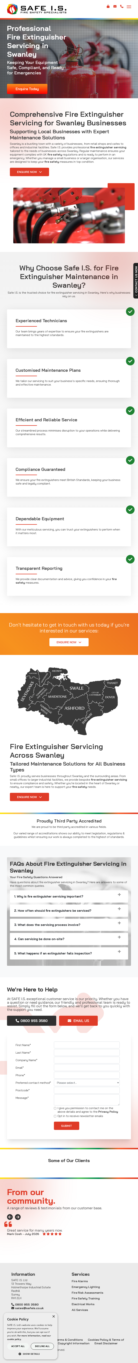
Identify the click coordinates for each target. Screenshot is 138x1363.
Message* (22, 1098)
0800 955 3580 (34, 1021)
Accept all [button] (18, 1346)
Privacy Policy (108, 1111)
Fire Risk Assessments (87, 1292)
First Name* (23, 1045)
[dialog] (31, 1336)
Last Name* (23, 1052)
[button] (30, 1354)
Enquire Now (27, 172)
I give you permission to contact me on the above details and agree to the (88, 1109)
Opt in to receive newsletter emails (80, 1116)
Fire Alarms (80, 1281)
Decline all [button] (42, 1346)
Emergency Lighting (86, 1287)
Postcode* (23, 1090)
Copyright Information (73, 1343)
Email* (20, 1067)
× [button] (53, 1316)
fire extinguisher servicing (108, 147)
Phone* (20, 1075)
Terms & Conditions (69, 1339)
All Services (80, 1310)
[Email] (115, 8)
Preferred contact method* (33, 1082)
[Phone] (121, 8)
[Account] (108, 8)
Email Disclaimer (106, 1343)
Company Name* (26, 1060)
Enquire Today (27, 89)
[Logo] (36, 9)
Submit (66, 1126)
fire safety (54, 154)
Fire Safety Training (86, 1298)
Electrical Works (83, 1304)
